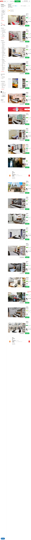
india (8, 3)
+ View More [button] (2, 20)
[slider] (1, 24)
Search (17, 1)
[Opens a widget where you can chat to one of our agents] (3, 539)
